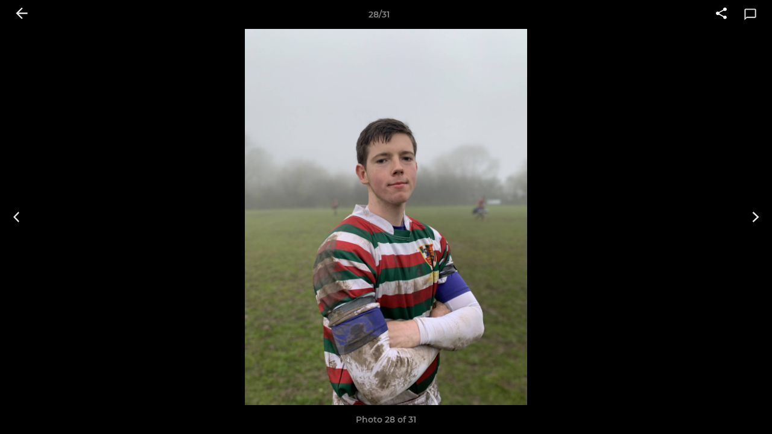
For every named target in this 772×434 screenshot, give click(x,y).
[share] (721, 14)
